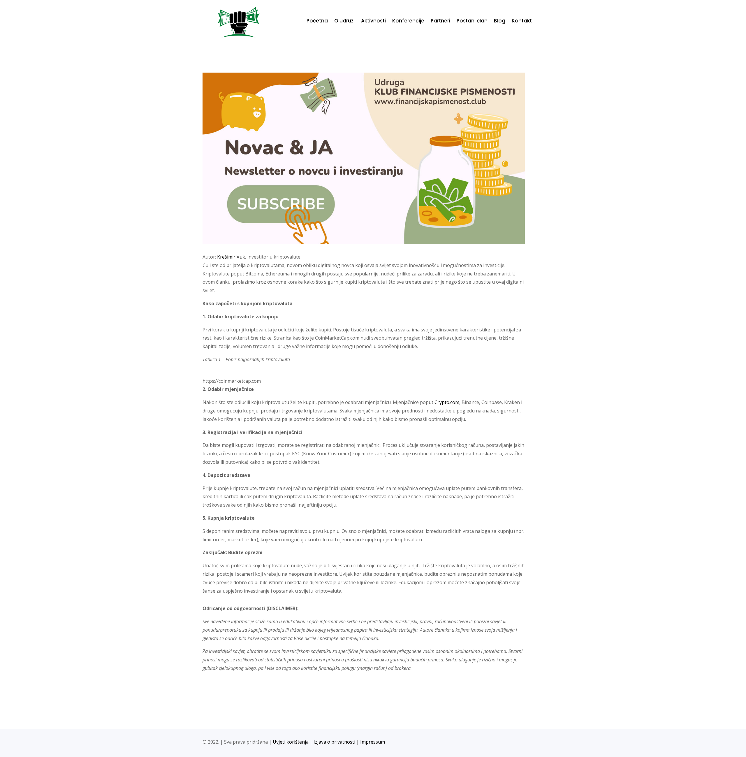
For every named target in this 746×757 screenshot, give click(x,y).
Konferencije (408, 21)
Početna (317, 21)
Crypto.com (446, 402)
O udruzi (344, 21)
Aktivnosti (373, 21)
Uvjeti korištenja (291, 742)
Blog (499, 21)
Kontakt (522, 21)
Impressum (372, 742)
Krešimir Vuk (231, 257)
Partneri (440, 21)
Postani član (472, 21)
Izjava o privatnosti (334, 742)
